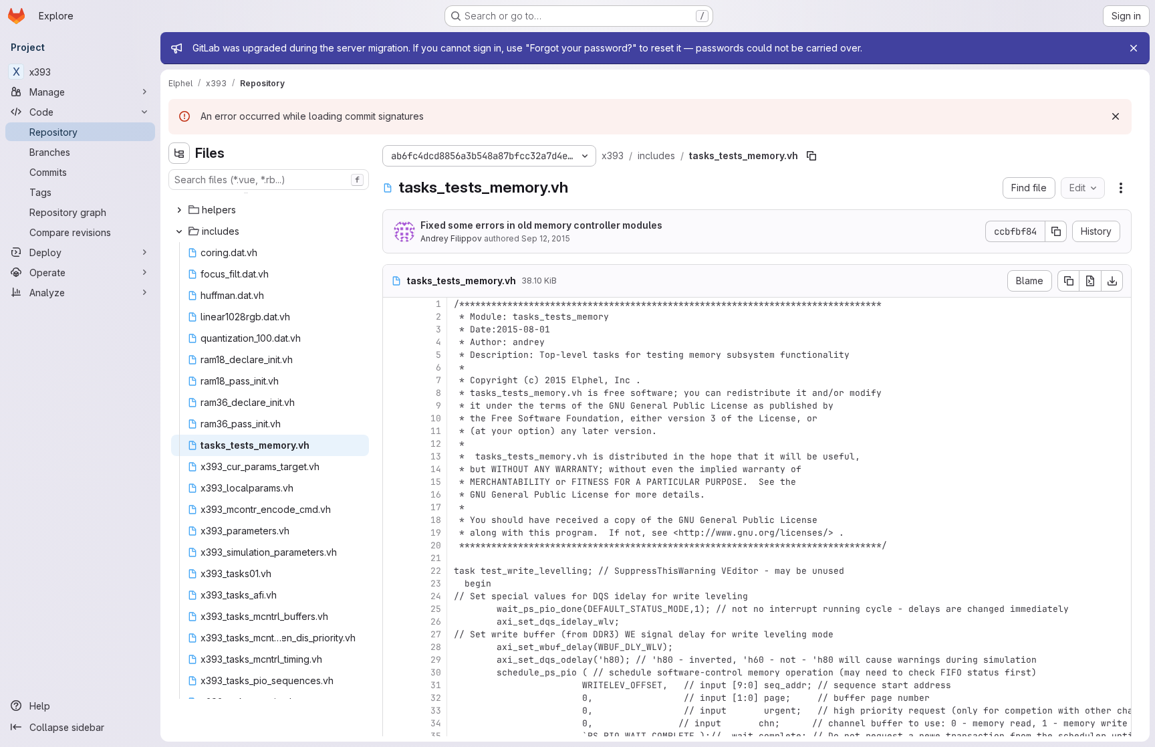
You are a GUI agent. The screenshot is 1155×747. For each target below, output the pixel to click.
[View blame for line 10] (394, 418)
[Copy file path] (811, 156)
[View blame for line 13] (394, 456)
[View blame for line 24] (394, 596)
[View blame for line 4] (394, 342)
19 (435, 532)
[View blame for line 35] (394, 736)
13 (435, 456)
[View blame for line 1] (394, 304)
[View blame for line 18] (394, 520)
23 (435, 583)
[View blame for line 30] (394, 672)
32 (435, 698)
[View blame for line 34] (394, 723)
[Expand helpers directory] (179, 210)
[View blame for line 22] (394, 570)
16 (435, 494)
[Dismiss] (1116, 116)
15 (435, 482)
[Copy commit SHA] (1056, 231)
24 (435, 596)
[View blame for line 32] (394, 697)
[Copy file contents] (1068, 281)
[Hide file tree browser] (179, 153)
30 (435, 672)
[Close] (1134, 48)
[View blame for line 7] (394, 380)
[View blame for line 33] (394, 710)
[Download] (1112, 281)
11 (435, 431)
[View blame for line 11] (394, 431)
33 (435, 710)
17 (435, 507)
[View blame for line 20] (394, 545)
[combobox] (268, 179)
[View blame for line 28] (394, 647)
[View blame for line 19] (394, 532)
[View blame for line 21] (394, 558)
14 (435, 469)
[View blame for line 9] (394, 405)
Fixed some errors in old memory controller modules (541, 225)
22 (435, 570)
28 (435, 647)
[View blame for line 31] (394, 685)
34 (435, 723)
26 (435, 621)
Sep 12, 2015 (545, 238)
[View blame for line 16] (394, 494)
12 (435, 443)
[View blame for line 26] (394, 621)
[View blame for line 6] (394, 367)
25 (435, 609)
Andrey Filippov (451, 238)
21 (435, 558)
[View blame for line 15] (394, 481)
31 (435, 685)
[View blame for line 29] (394, 659)
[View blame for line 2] (394, 316)
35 (435, 736)
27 (435, 634)
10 (435, 418)
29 (435, 659)
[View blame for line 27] (394, 634)
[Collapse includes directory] (179, 231)
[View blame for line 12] (394, 443)
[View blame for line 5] (394, 354)
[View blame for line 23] (394, 583)
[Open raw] (1090, 281)
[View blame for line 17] (394, 507)
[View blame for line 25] (394, 609)
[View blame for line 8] (394, 393)
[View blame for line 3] (394, 329)
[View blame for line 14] (394, 469)
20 (435, 545)
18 (435, 520)
